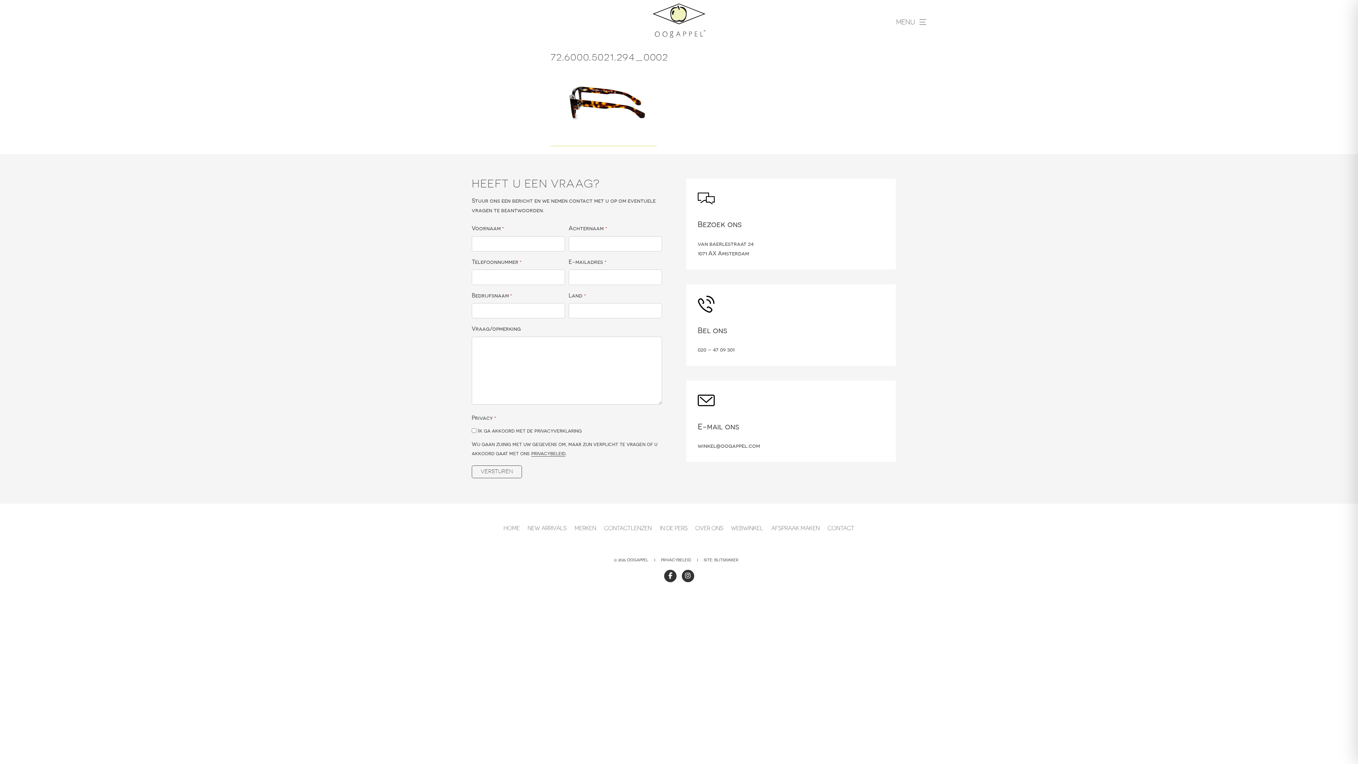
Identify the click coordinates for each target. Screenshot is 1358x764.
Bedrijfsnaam (492, 295)
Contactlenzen (628, 528)
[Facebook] (670, 576)
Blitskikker (726, 560)
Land (577, 295)
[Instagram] (688, 576)
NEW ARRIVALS (547, 528)
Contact (841, 528)
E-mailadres (587, 262)
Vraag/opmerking (496, 328)
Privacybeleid (676, 560)
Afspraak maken (795, 528)
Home (512, 528)
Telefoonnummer (497, 262)
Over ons (709, 528)
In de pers (673, 528)
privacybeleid (548, 453)
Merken (585, 528)
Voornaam (488, 228)
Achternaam (588, 228)
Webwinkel (747, 528)
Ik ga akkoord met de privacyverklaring (530, 431)
